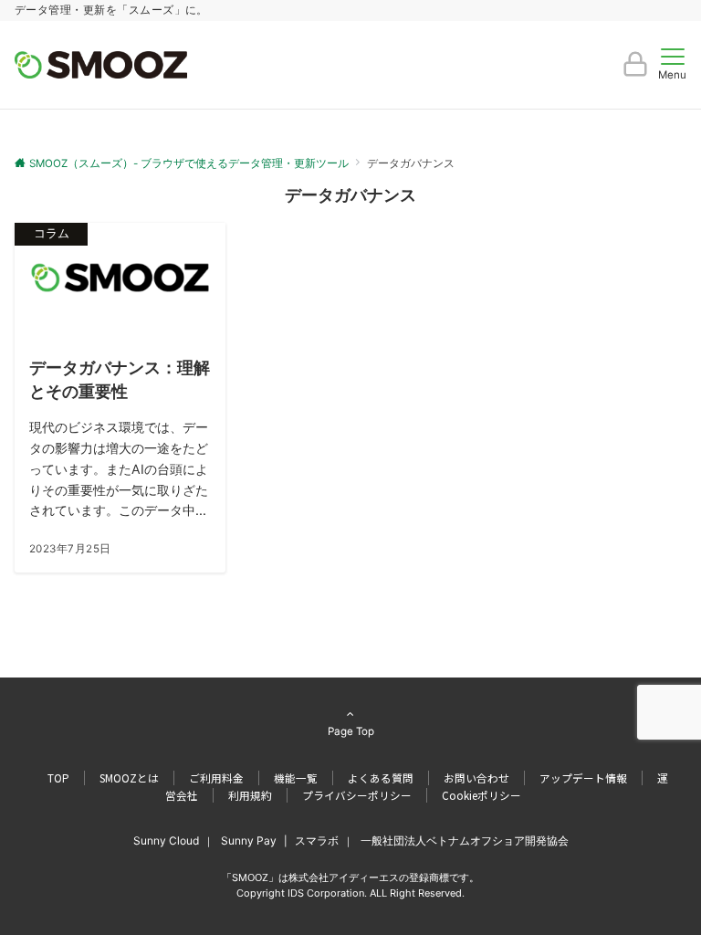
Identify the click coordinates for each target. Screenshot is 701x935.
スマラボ (317, 840)
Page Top (351, 731)
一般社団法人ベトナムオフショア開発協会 (465, 840)
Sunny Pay (249, 840)
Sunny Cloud (166, 840)
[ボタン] (635, 71)
